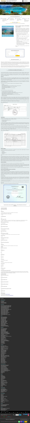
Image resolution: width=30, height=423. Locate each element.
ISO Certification (2, 334)
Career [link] (9, 414)
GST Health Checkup (3, 384)
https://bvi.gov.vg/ (8, 294)
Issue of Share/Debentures (3, 366)
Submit (17, 55)
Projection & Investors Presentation (4, 323)
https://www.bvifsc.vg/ (10, 295)
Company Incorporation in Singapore (4, 310)
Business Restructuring (17, 2)
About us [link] (2, 414)
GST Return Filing (2, 383)
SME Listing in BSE (2, 371)
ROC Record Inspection (3, 362)
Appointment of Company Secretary (4, 348)
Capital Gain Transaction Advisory (4, 382)
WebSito (27, 420)
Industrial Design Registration (4, 391)
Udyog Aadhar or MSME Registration (4, 332)
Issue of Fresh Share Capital (3, 357)
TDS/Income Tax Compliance (3, 302)
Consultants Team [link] (5, 414)
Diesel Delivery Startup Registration (4, 325)
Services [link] (8, 414)
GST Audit (2, 385)
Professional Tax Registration (4, 339)
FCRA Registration (2, 341)
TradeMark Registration (3, 388)
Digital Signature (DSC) (3, 335)
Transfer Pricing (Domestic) (3, 380)
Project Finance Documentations (4, 409)
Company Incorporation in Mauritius (4, 313)
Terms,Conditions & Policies (16, 421)
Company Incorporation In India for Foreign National (6, 309)
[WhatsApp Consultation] (19, 422)
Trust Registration (2, 342)
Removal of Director (3, 359)
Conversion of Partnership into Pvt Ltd (4, 369)
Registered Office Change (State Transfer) (5, 355)
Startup (5, 2)
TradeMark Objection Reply (3, 389)
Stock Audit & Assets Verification (4, 396)
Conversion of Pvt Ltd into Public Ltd (4, 368)
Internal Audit (2, 395)
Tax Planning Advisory (3, 376)
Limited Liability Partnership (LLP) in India (5, 307)
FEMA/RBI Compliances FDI (3, 351)
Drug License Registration (3, 337)
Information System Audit (3, 398)
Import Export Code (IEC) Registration (4, 331)
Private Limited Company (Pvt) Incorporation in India (6, 305)
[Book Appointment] (21, 421)
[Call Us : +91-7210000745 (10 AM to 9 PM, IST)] (23, 422)
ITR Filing (2, 375)
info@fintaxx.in (12, 419)
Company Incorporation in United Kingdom (5, 312)
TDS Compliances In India (3, 319)
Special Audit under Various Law (4, 399)
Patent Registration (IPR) (3, 330)
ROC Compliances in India (3, 320)
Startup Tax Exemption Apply (4, 318)
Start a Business (2, 2)
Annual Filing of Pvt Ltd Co (3, 352)
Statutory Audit (2, 394)
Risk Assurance (2, 397)
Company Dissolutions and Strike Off (4, 365)
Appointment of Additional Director (4, 349)
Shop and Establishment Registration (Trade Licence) (6, 336)
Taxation (22, 2)
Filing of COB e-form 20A (3, 361)
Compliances (12, 2)
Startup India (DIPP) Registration (4, 317)
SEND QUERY (26, 421)
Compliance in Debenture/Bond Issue (4, 347)
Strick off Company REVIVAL (3, 350)
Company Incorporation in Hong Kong (4, 311)
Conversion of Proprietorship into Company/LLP (5, 370)
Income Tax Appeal (3, 378)
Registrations (8, 2)
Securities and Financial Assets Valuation (5, 404)
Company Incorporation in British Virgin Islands (5, 314)
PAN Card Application (3, 343)
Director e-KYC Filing (3, 360)
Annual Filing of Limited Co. (3, 353)
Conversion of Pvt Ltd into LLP (4, 367)
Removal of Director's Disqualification (4, 346)
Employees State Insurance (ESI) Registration (5, 333)
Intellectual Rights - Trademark (4, 321)
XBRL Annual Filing (3, 354)
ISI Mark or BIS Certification (3, 338)
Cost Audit (2, 401)
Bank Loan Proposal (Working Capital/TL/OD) (5, 408)
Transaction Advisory (3, 377)
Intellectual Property (25, 2)
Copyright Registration (3, 390)
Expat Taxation (2, 381)
